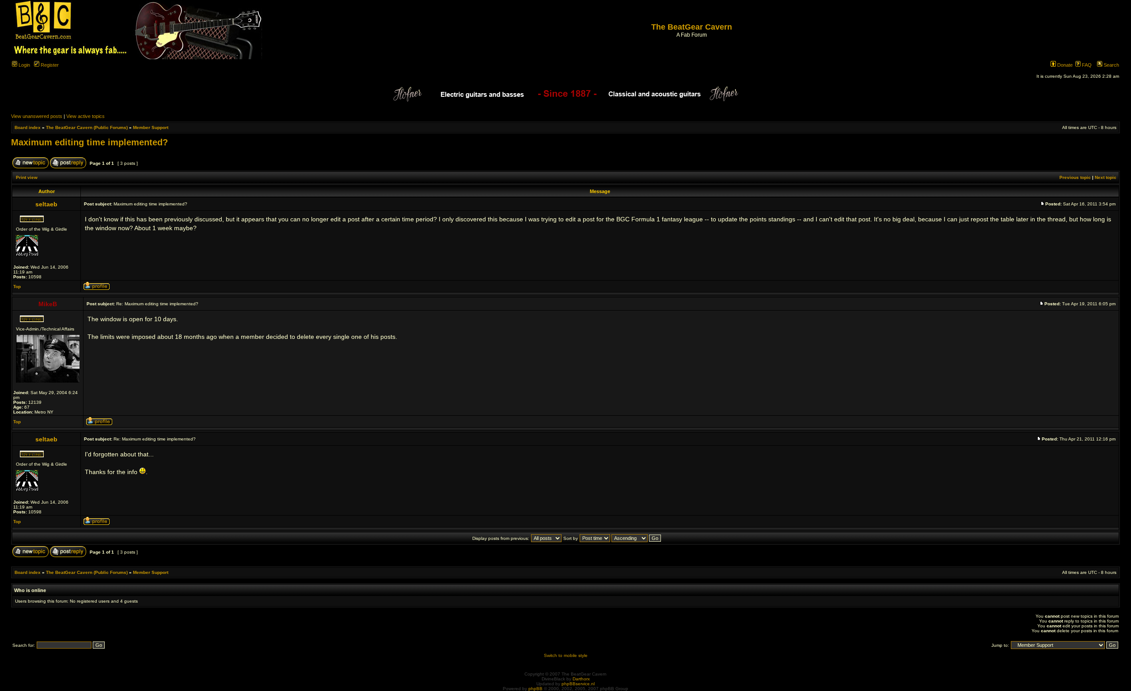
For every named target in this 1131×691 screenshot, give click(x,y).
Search (1110, 65)
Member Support (150, 127)
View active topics (85, 116)
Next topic (1105, 177)
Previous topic (1075, 177)
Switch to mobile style (566, 655)
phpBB (535, 688)
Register (49, 65)
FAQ (1086, 65)
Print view (27, 177)
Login (23, 65)
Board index (28, 127)
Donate (1064, 65)
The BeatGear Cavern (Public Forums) (87, 127)
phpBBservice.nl (578, 683)
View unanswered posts (36, 116)
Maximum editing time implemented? (89, 142)
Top (17, 286)
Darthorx (581, 678)
